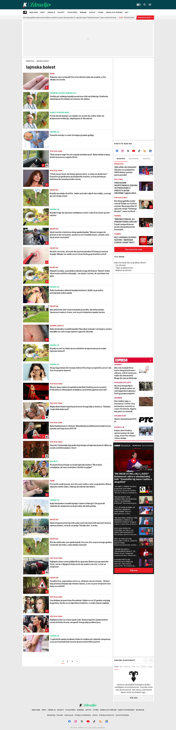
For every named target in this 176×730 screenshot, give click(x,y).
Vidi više (133, 698)
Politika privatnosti (106, 715)
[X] (128, 151)
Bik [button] (121, 667)
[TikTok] (139, 151)
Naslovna (30, 61)
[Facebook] (117, 151)
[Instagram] (122, 151)
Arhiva (95, 715)
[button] (151, 660)
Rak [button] (133, 667)
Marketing (51, 715)
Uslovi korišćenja (122, 715)
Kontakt (60, 715)
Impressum (69, 715)
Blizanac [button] (127, 667)
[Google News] (150, 151)
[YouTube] (133, 151)
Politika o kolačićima (83, 715)
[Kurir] (37, 4)
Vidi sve (133, 570)
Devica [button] (143, 667)
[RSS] (144, 151)
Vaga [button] (150, 667)
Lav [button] (138, 667)
